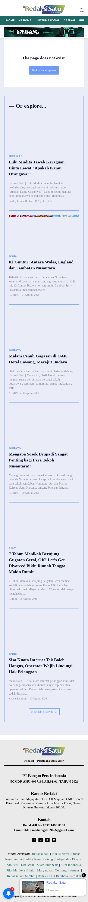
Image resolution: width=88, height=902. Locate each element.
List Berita (28, 865)
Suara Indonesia (47, 865)
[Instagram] (40, 840)
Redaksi (13, 598)
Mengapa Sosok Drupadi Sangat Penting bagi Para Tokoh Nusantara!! (38, 460)
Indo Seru (12, 865)
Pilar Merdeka (15, 870)
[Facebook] (34, 840)
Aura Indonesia (70, 865)
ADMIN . (14, 294)
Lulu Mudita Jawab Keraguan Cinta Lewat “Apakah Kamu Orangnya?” (37, 168)
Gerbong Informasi (67, 870)
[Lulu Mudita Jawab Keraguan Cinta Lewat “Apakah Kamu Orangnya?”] (44, 132)
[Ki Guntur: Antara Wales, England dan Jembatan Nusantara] (44, 232)
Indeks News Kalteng (38, 859)
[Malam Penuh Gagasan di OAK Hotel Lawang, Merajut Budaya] (44, 326)
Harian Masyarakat (40, 870)
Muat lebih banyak (42, 711)
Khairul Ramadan (17, 698)
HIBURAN (16, 156)
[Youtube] (54, 840)
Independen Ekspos (68, 859)
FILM (12, 547)
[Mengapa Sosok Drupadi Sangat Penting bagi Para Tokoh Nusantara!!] (44, 424)
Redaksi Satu (40, 853)
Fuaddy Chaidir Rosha (20, 201)
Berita (13, 256)
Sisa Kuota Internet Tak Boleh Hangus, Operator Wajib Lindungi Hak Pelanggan (41, 665)
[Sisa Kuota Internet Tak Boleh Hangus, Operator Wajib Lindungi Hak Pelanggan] (44, 630)
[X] (47, 840)
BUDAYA (15, 350)
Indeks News (60, 853)
